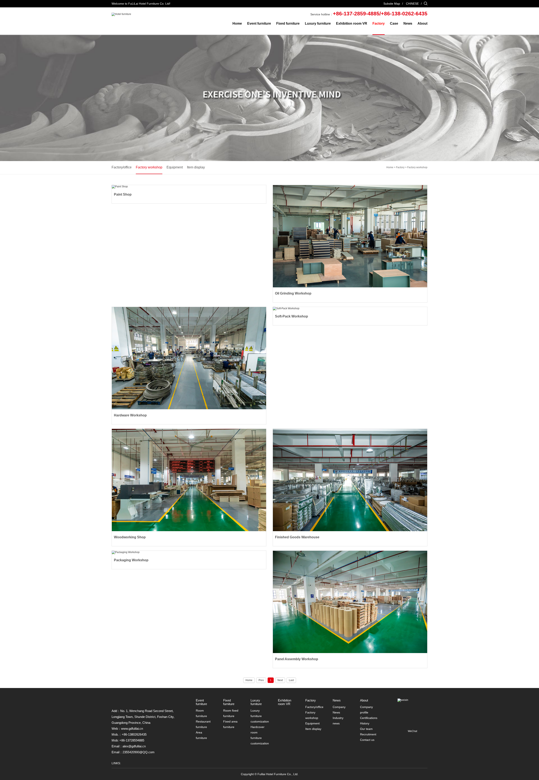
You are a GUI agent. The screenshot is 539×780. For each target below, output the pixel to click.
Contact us (367, 739)
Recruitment (368, 734)
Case (394, 23)
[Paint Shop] (189, 186)
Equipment (175, 167)
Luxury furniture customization (260, 716)
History (364, 723)
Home (237, 23)
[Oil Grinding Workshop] (350, 236)
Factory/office (122, 167)
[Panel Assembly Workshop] (350, 602)
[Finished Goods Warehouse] (350, 480)
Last (291, 680)
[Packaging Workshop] (189, 552)
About (422, 23)
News (407, 23)
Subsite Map (391, 3)
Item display (196, 167)
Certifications (368, 718)
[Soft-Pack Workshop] (350, 308)
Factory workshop (149, 167)
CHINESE (412, 3)
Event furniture (259, 23)
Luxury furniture (318, 23)
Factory (378, 23)
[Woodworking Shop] (189, 480)
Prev (261, 680)
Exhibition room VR (351, 23)
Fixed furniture (288, 23)
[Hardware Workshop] (189, 358)
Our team (366, 729)
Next (280, 680)
